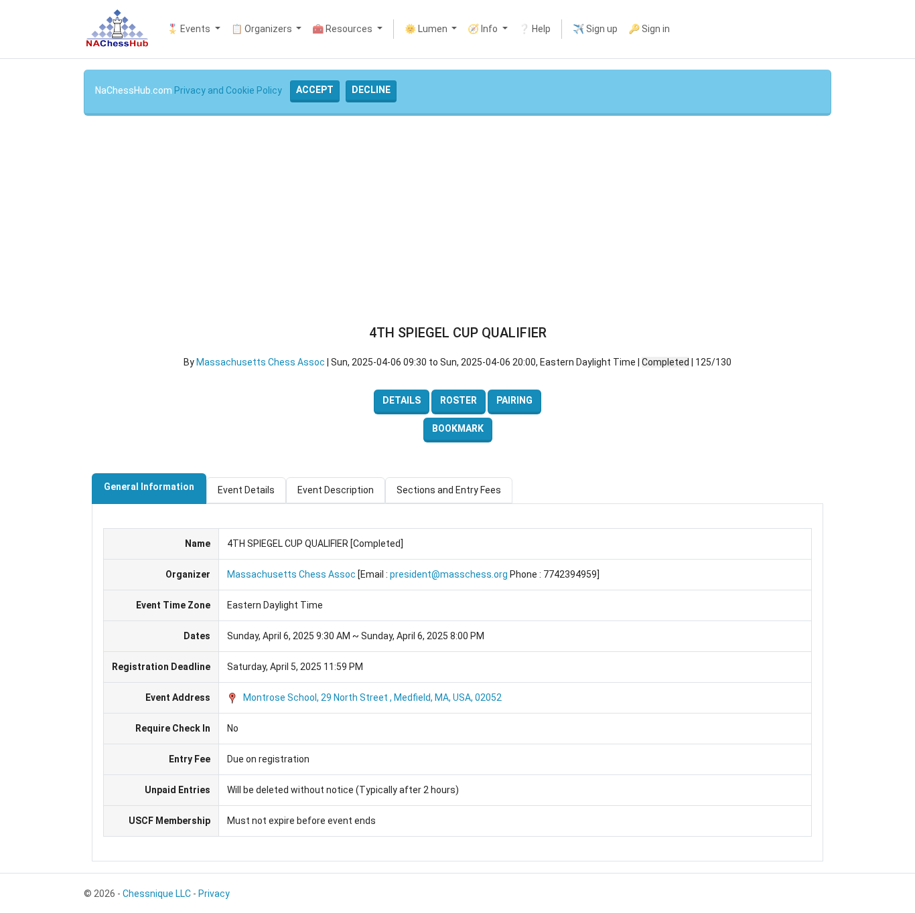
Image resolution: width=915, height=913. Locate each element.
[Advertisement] (457, 220)
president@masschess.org (449, 574)
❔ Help (534, 28)
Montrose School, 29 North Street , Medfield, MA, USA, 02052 (371, 697)
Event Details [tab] (246, 490)
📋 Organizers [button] (262, 28)
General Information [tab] (149, 486)
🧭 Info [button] (484, 28)
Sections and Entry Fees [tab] (449, 490)
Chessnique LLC (157, 893)
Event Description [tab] (335, 490)
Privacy (214, 893)
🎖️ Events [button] (189, 28)
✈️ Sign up (595, 28)
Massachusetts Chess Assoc (260, 362)
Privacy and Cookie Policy (228, 90)
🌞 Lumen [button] (427, 28)
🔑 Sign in (649, 28)
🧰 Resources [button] (343, 28)
